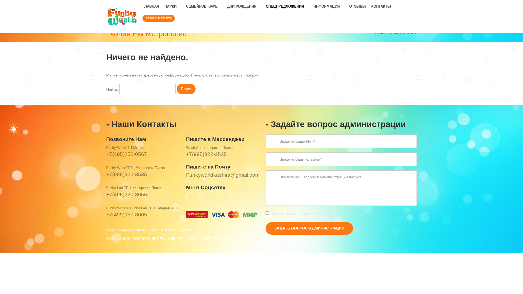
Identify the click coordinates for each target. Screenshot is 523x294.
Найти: (112, 89)
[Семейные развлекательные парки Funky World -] (122, 16)
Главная (150, 6)
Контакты (381, 6)
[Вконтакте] (412, 28)
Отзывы (357, 6)
